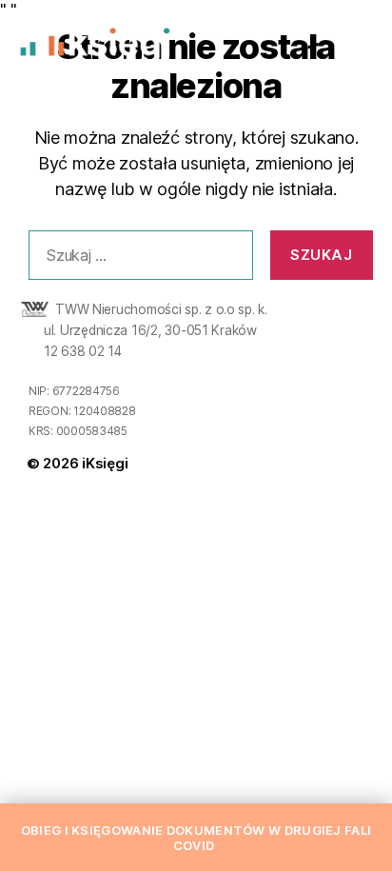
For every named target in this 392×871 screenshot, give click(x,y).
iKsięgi (104, 463)
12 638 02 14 (83, 351)
